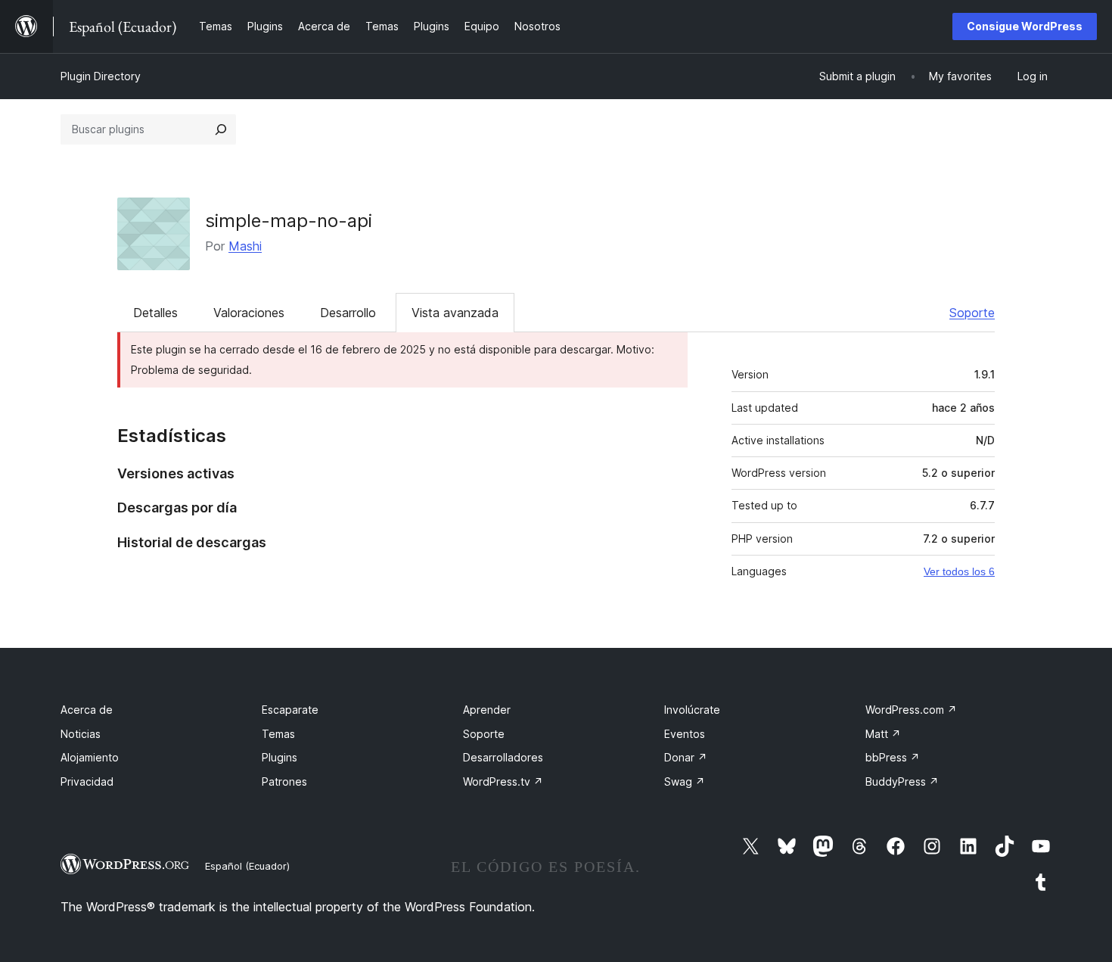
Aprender (487, 709)
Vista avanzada (455, 312)
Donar (685, 757)
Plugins (279, 757)
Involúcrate (692, 709)
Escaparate (290, 709)
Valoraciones (248, 312)
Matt (883, 733)
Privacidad (87, 781)
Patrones (284, 781)
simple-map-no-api (288, 221)
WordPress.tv (503, 781)
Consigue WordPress (1024, 26)
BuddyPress (902, 781)
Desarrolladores (503, 757)
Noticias (81, 733)
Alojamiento (90, 757)
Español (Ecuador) (247, 866)
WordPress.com (911, 709)
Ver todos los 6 (959, 571)
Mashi (245, 246)
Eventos (684, 733)
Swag (684, 781)
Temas (278, 733)
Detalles (155, 312)
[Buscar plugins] (221, 129)
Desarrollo (348, 312)
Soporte (972, 312)
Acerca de (87, 709)
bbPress (892, 757)
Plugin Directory (101, 76)
